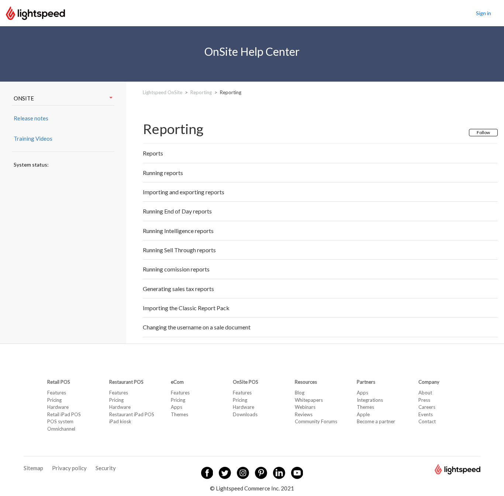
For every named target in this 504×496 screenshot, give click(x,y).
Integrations (370, 400)
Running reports (163, 172)
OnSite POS (245, 382)
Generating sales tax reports (178, 288)
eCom (177, 382)
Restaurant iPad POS (131, 414)
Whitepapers (309, 400)
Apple (363, 414)
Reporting (201, 92)
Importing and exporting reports (183, 191)
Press (424, 400)
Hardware (58, 407)
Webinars (305, 407)
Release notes (31, 118)
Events (425, 414)
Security (106, 468)
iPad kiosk (120, 421)
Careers (426, 407)
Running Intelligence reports (178, 230)
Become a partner (376, 421)
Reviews (304, 414)
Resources (306, 382)
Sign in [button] (483, 13)
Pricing (54, 400)
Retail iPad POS (64, 414)
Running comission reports (176, 269)
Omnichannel (61, 429)
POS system (60, 421)
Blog (299, 393)
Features (56, 393)
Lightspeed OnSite (162, 92)
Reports (153, 153)
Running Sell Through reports (179, 249)
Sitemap (33, 468)
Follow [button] (483, 132)
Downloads (245, 414)
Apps (176, 407)
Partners (366, 382)
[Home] (35, 12)
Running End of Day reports (177, 211)
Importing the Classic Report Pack (186, 307)
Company (428, 382)
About (425, 393)
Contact (427, 421)
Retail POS (58, 382)
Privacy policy (69, 468)
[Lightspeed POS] (457, 472)
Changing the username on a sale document (197, 327)
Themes (179, 414)
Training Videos (33, 138)
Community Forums (316, 421)
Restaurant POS (126, 382)
